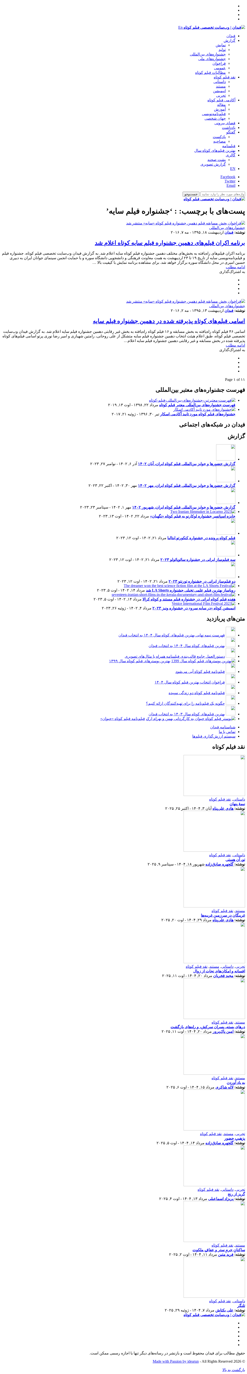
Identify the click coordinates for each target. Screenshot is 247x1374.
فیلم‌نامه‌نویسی (214, 114)
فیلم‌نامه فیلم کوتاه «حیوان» (122, 719)
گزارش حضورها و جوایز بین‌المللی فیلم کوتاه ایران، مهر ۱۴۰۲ (186, 485)
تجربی (221, 95)
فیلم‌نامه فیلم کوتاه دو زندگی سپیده (197, 693)
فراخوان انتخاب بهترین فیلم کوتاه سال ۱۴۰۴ (190, 682)
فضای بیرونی (224, 123)
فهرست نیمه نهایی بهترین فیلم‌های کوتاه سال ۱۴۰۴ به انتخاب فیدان (171, 635)
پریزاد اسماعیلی (220, 1199)
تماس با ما (227, 732)
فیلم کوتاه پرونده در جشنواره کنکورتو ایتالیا (201, 538)
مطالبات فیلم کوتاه (210, 72)
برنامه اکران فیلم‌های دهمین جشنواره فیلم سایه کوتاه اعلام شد (170, 243)
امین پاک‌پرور (223, 1031)
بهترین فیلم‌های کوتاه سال (214, 150)
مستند (221, 86)
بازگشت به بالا (233, 1370)
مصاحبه (219, 141)
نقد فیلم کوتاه (224, 77)
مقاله (221, 105)
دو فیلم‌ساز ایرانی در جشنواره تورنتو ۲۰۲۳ (202, 581)
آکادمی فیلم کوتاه (221, 100)
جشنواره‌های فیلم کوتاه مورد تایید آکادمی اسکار (197, 414)
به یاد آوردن (236, 1083)
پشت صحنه (216, 160)
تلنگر (241, 1306)
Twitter (230, 181)
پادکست (219, 137)
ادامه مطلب (235, 267)
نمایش (221, 45)
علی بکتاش (224, 1310)
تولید (222, 50)
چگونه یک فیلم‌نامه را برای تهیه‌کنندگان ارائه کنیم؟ (185, 703)
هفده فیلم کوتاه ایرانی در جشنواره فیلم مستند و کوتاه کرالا (189, 599)
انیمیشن (219, 91)
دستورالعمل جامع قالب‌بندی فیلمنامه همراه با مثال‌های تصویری (175, 656)
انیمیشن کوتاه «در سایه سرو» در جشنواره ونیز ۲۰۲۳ (193, 608)
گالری (230, 155)
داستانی (219, 82)
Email (230, 185)
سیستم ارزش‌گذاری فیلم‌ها (213, 736)
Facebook (227, 177)
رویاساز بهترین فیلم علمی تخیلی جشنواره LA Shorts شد (190, 590)
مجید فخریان (223, 976)
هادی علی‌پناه (223, 808)
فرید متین (225, 1254)
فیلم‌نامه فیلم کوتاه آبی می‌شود (200, 672)
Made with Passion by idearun (176, 1361)
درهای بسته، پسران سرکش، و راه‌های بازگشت (208, 1027)
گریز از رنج (236, 1194)
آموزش (220, 109)
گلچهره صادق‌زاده (219, 864)
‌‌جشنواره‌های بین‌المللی (208, 54)
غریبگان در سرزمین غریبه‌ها (223, 915)
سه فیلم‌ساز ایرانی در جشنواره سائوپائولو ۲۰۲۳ (197, 560)
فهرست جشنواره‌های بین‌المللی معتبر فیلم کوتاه (197, 405)
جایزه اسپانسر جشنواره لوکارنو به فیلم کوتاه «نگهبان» (192, 516)
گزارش (229, 40)
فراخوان (219, 63)
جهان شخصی (215, 118)
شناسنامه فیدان (222, 727)
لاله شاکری (224, 1087)
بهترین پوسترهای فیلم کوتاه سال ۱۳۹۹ (139, 661)
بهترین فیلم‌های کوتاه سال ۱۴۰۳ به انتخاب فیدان (187, 714)
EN (232, 169)
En (180, 27)
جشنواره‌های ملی (212, 59)
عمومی (220, 68)
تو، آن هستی (235, 860)
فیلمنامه (228, 146)
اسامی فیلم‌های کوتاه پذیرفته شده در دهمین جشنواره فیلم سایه (169, 321)
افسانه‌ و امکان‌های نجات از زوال (219, 971)
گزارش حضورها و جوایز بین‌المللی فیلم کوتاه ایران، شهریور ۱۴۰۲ (183, 507)
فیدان (230, 36)
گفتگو (230, 132)
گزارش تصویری (213, 164)
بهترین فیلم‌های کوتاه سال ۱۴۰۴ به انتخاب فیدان (187, 646)
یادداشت (228, 128)
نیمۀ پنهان (237, 804)
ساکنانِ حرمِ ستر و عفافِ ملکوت (218, 1250)
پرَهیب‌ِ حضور (234, 1138)
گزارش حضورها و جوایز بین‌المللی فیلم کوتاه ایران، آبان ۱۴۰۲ (186, 464)
